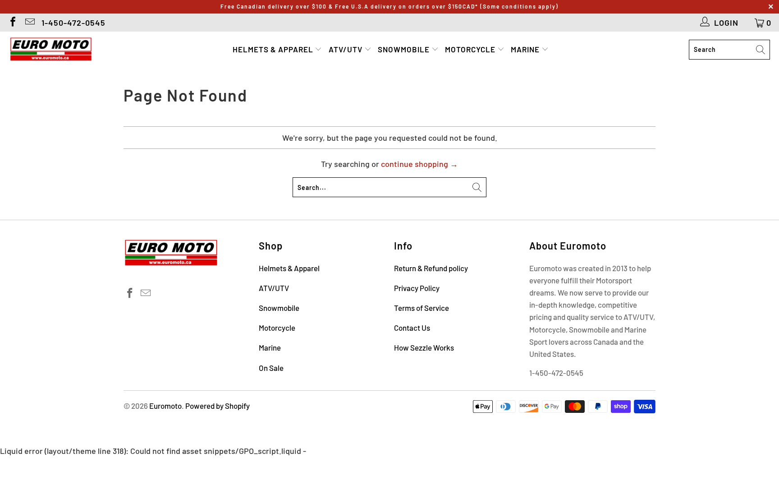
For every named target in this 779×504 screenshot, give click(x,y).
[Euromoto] (50, 49)
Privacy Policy (417, 287)
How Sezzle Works (424, 347)
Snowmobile (404, 49)
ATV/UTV (346, 49)
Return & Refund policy (431, 268)
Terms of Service (421, 307)
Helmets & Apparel (274, 49)
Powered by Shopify (217, 405)
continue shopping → (419, 164)
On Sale (271, 367)
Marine (526, 49)
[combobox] (729, 50)
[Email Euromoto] (29, 23)
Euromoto (165, 405)
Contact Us (412, 327)
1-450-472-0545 (73, 23)
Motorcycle (471, 49)
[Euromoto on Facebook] (12, 23)
